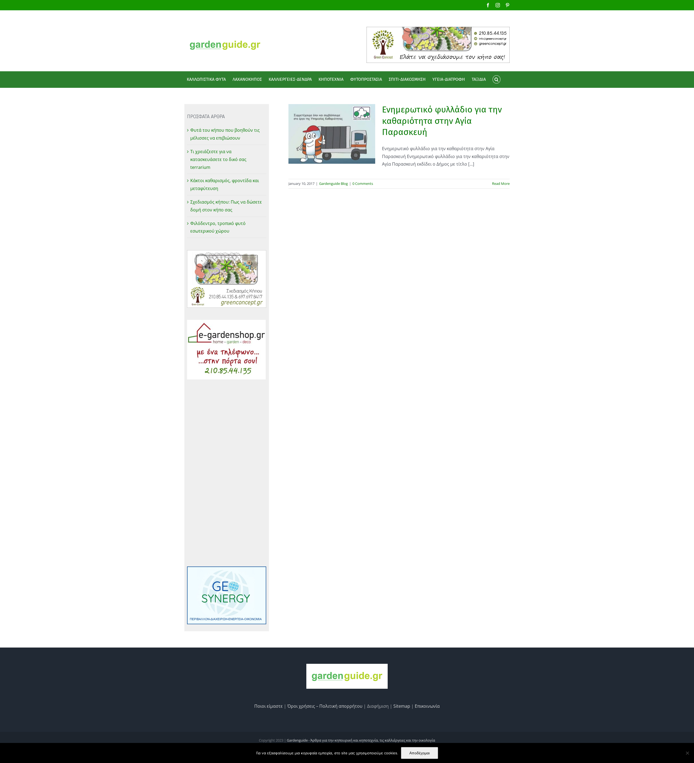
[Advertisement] (226, 473)
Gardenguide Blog (333, 183)
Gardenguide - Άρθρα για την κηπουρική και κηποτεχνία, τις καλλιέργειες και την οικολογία (361, 740)
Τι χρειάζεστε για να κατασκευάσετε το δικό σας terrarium (218, 159)
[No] (687, 753)
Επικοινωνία (427, 706)
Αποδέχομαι (419, 753)
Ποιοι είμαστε (268, 706)
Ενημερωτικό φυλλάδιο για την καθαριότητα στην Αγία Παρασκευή (442, 120)
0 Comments (362, 183)
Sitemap (401, 706)
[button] (496, 79)
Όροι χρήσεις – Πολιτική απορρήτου (324, 706)
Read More (501, 183)
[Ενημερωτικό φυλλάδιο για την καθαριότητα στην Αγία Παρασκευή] (331, 134)
